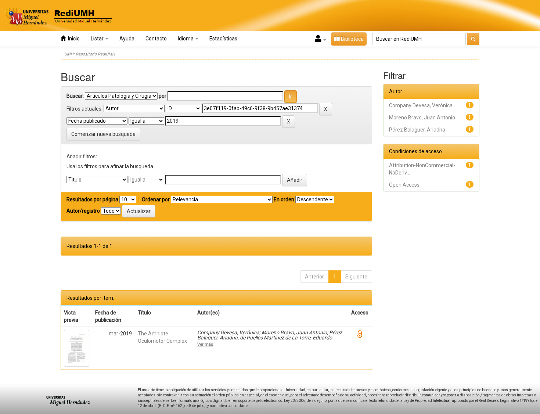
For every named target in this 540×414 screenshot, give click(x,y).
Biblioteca (352, 39)
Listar (98, 39)
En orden (284, 199)
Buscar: (75, 96)
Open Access (404, 185)
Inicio (73, 39)
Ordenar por (156, 199)
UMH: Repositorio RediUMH (89, 54)
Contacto (156, 39)
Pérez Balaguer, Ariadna (417, 130)
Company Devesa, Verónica (421, 105)
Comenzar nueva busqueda (103, 134)
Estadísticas (223, 39)
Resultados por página (92, 199)
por (162, 96)
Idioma (186, 39)
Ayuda (126, 39)
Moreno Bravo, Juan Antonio (422, 117)
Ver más (205, 344)
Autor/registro (83, 211)
